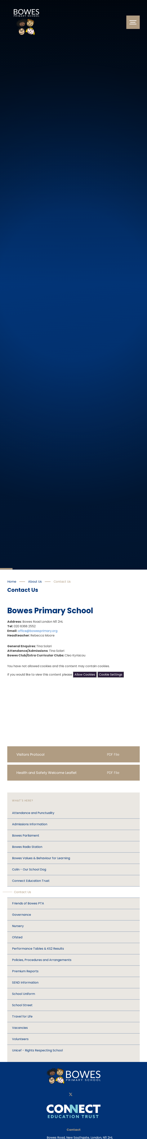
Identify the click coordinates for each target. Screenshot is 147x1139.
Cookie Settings (110, 674)
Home (11, 581)
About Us (35, 581)
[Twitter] (71, 1095)
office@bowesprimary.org (37, 631)
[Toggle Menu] (133, 22)
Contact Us (62, 581)
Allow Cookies (84, 674)
